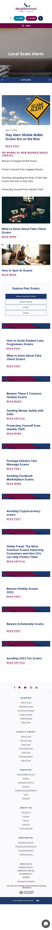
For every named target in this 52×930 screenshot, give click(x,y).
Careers (26, 820)
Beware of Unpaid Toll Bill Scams (19, 161)
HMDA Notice (26, 864)
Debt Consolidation (26, 756)
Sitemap (26, 877)
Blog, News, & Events (26, 842)
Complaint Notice (26, 870)
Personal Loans (26, 740)
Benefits (26, 778)
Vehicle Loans (26, 736)
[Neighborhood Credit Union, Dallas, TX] (26, 8)
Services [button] (26, 770)
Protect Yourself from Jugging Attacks (22, 169)
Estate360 (26, 798)
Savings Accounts (26, 714)
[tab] (26, 296)
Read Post (12, 146)
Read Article (16, 418)
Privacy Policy (26, 867)
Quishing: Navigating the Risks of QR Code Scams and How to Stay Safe (24, 179)
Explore (26, 80)
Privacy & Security (26, 854)
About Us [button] (26, 808)
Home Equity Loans (26, 748)
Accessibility (26, 874)
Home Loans (26, 744)
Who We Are (26, 812)
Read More (9, 237)
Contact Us (26, 824)
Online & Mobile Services (26, 774)
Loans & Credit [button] (26, 732)
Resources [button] (26, 838)
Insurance (26, 786)
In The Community (26, 828)
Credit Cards (26, 752)
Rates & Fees (26, 722)
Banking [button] (26, 698)
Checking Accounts (26, 706)
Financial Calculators (26, 850)
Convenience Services (26, 782)
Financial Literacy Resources (26, 846)
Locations (26, 816)
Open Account (26, 702)
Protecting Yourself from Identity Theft (22, 189)
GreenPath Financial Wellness (26, 790)
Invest (26, 794)
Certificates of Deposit (26, 710)
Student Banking (26, 718)
